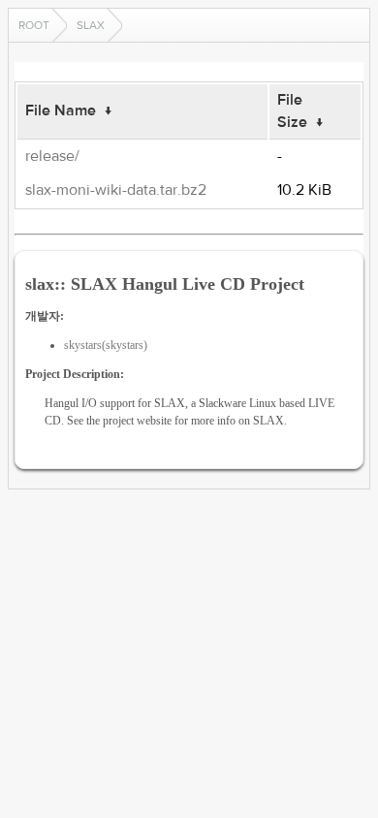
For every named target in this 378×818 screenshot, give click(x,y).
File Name (60, 110)
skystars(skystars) (105, 345)
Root (33, 25)
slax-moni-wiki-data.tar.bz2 (115, 190)
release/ (52, 156)
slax (91, 25)
